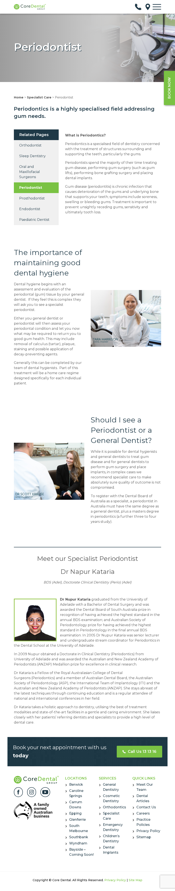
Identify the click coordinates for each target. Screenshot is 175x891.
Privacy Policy (148, 831)
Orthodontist (30, 145)
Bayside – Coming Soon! (81, 852)
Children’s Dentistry (111, 838)
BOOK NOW (169, 88)
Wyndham (78, 843)
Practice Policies (143, 822)
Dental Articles (142, 798)
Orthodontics (114, 807)
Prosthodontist (32, 198)
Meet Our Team (144, 787)
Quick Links (143, 778)
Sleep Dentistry (32, 156)
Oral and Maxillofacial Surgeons (29, 172)
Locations (76, 778)
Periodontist (30, 188)
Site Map (135, 880)
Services (107, 778)
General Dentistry (111, 787)
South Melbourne (78, 828)
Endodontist (29, 209)
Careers (143, 813)
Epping (75, 813)
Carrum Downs (75, 804)
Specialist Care (39, 97)
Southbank (78, 837)
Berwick (76, 785)
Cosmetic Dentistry (111, 798)
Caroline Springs (76, 793)
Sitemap (143, 837)
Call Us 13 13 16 (141, 751)
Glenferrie (77, 820)
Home (18, 97)
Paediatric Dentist (34, 220)
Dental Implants (110, 849)
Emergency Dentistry (113, 827)
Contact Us (146, 807)
